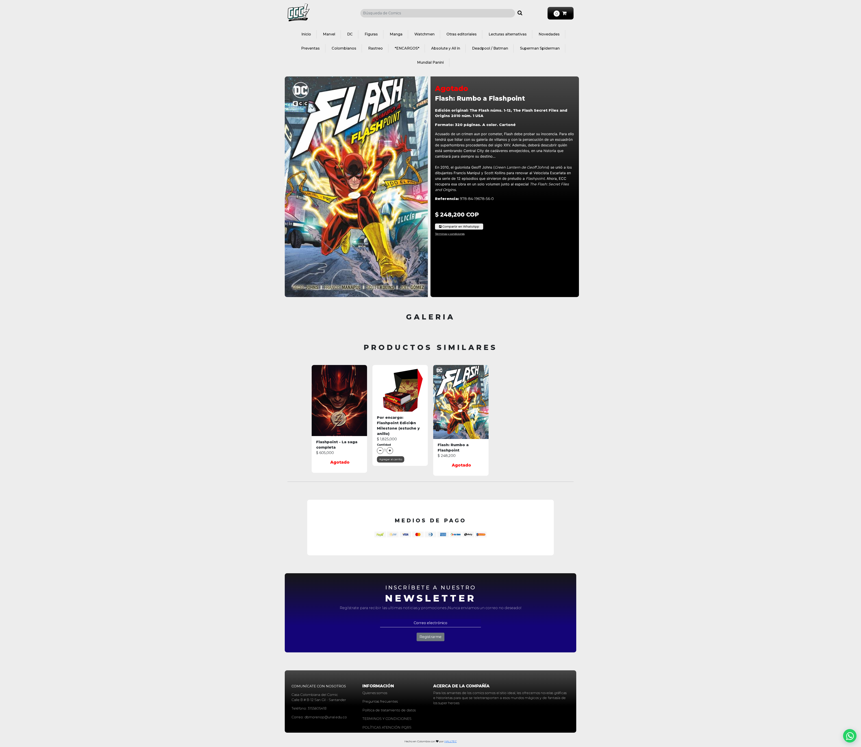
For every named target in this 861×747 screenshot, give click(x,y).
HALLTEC (450, 741)
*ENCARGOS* (407, 48)
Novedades (549, 34)
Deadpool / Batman (490, 48)
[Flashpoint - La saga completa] (339, 406)
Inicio (306, 34)
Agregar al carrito (390, 459)
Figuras (371, 34)
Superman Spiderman (540, 48)
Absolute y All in (445, 48)
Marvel (329, 34)
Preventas (310, 48)
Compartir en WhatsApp (460, 226)
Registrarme (430, 637)
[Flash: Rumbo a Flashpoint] (461, 407)
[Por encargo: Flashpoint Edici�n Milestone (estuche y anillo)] (400, 393)
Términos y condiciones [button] (450, 233)
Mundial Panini (430, 62)
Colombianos (344, 48)
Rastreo (375, 48)
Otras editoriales (461, 34)
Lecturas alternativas (508, 34)
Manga (396, 34)
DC (350, 34)
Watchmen (424, 34)
